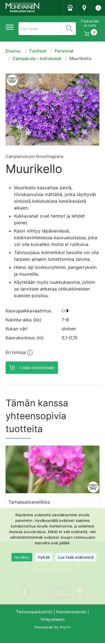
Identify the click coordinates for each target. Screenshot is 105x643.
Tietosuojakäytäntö (34, 611)
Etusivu (13, 51)
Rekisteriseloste (71, 611)
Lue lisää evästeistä (76, 557)
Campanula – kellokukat (37, 58)
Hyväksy (21, 557)
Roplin (65, 627)
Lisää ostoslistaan (37, 367)
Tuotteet (37, 51)
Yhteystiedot (52, 619)
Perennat (64, 51)
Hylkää (44, 557)
